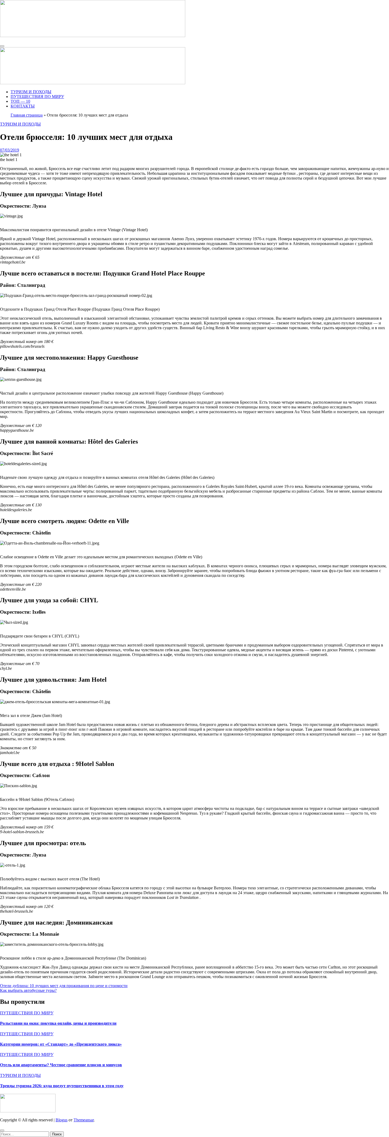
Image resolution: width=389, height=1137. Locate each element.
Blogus (61, 1120)
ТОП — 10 (20, 101)
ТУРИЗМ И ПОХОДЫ (31, 92)
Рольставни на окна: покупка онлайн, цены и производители (58, 1023)
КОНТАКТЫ (23, 106)
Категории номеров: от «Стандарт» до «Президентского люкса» (61, 1044)
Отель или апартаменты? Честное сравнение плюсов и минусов (61, 1065)
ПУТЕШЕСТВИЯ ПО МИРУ (37, 96)
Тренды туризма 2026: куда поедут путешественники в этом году (62, 1086)
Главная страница (27, 115)
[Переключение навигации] (2, 46)
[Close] (2, 1130)
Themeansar (84, 1120)
